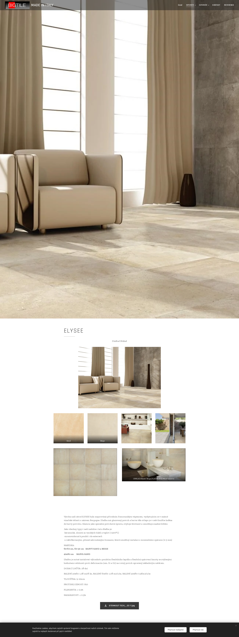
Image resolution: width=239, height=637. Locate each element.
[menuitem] (180, 5)
